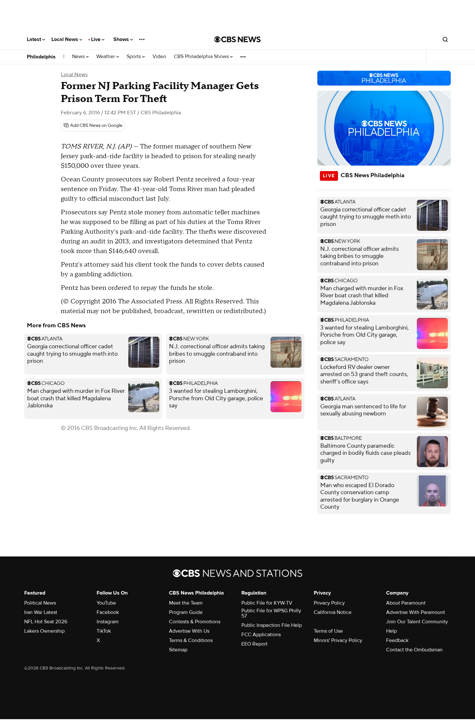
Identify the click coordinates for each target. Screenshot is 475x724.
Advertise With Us (189, 631)
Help (391, 631)
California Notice (333, 612)
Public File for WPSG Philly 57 (271, 613)
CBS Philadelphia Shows (202, 57)
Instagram (108, 621)
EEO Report (254, 644)
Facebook (108, 612)
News (79, 57)
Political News (40, 603)
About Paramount (406, 603)
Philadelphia (41, 57)
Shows (121, 39)
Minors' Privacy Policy (338, 640)
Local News (65, 39)
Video (159, 57)
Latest (34, 39)
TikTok (104, 631)
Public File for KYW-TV (266, 603)
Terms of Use (328, 631)
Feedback (397, 640)
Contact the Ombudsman (414, 649)
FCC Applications (261, 634)
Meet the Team (186, 603)
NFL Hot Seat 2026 (45, 621)
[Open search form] (445, 39)
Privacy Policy (329, 603)
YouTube (106, 603)
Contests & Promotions (194, 621)
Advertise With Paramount (415, 612)
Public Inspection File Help (271, 625)
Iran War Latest (40, 612)
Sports (134, 57)
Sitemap (178, 649)
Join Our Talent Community (417, 621)
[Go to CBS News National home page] (237, 39)
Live (96, 39)
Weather (106, 57)
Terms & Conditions (191, 640)
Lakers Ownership (44, 631)
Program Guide (186, 612)
